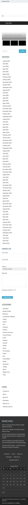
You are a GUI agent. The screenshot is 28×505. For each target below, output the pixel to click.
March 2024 (6, 132)
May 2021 (5, 198)
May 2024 (5, 127)
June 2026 (6, 66)
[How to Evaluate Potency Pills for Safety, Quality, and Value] (14, 34)
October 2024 (6, 114)
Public (4, 353)
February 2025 (7, 106)
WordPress (11, 503)
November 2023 (7, 143)
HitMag (18, 503)
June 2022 (6, 177)
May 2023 (5, 158)
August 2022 (6, 174)
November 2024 (7, 111)
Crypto (4, 319)
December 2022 (7, 169)
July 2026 (5, 63)
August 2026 (6, 61)
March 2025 (6, 103)
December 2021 (7, 185)
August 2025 (6, 90)
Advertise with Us (7, 406)
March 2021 (6, 201)
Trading (5, 366)
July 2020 (5, 211)
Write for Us (6, 403)
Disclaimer (6, 400)
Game (4, 337)
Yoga (4, 374)
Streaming (5, 364)
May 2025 (5, 98)
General (5, 343)
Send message (7, 297)
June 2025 (6, 95)
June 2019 (6, 238)
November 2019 (7, 227)
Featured (5, 327)
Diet (4, 324)
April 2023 (5, 161)
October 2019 (6, 230)
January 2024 (6, 137)
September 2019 (7, 232)
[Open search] (24, 23)
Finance (5, 329)
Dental (4, 322)
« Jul (3, 492)
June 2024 (6, 124)
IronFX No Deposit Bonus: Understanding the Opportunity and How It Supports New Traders (13, 436)
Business (5, 314)
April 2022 (5, 182)
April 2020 (5, 219)
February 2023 (7, 164)
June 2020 (6, 214)
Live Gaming (6, 351)
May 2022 (5, 180)
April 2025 (5, 100)
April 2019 (5, 240)
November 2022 (7, 172)
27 (14, 484)
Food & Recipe (7, 335)
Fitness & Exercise (8, 332)
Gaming (5, 340)
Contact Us (6, 391)
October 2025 (6, 85)
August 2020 (6, 209)
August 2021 (6, 195)
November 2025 (7, 82)
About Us (5, 397)
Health (4, 345)
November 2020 (7, 206)
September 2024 (7, 116)
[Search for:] (14, 51)
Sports (4, 361)
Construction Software (9, 316)
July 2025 (5, 92)
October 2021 (6, 190)
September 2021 (7, 193)
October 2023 (6, 145)
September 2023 (7, 148)
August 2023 (6, 151)
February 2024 (7, 135)
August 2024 (6, 119)
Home (4, 348)
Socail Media (6, 359)
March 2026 (6, 74)
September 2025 (7, 87)
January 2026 (6, 79)
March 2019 (6, 243)
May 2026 (5, 69)
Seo (4, 356)
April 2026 (5, 71)
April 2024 (5, 129)
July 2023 (5, 153)
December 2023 (7, 140)
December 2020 (7, 203)
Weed (4, 369)
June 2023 (6, 156)
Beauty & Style (7, 311)
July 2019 (5, 235)
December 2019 (7, 225)
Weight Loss (6, 372)
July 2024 (5, 122)
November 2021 (7, 188)
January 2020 (6, 222)
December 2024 (7, 108)
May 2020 (5, 217)
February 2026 (7, 77)
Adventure (5, 308)
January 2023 (6, 166)
